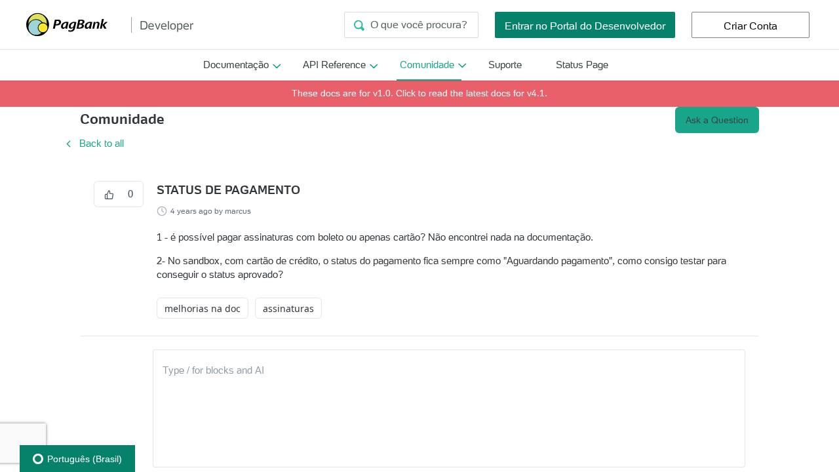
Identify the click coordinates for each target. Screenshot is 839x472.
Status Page (582, 64)
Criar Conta (750, 25)
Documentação (236, 64)
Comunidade (427, 64)
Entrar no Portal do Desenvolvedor (585, 25)
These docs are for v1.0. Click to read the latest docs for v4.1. (419, 93)
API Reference (334, 64)
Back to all (93, 143)
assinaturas (288, 308)
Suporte (505, 64)
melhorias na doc (203, 308)
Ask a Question (717, 120)
